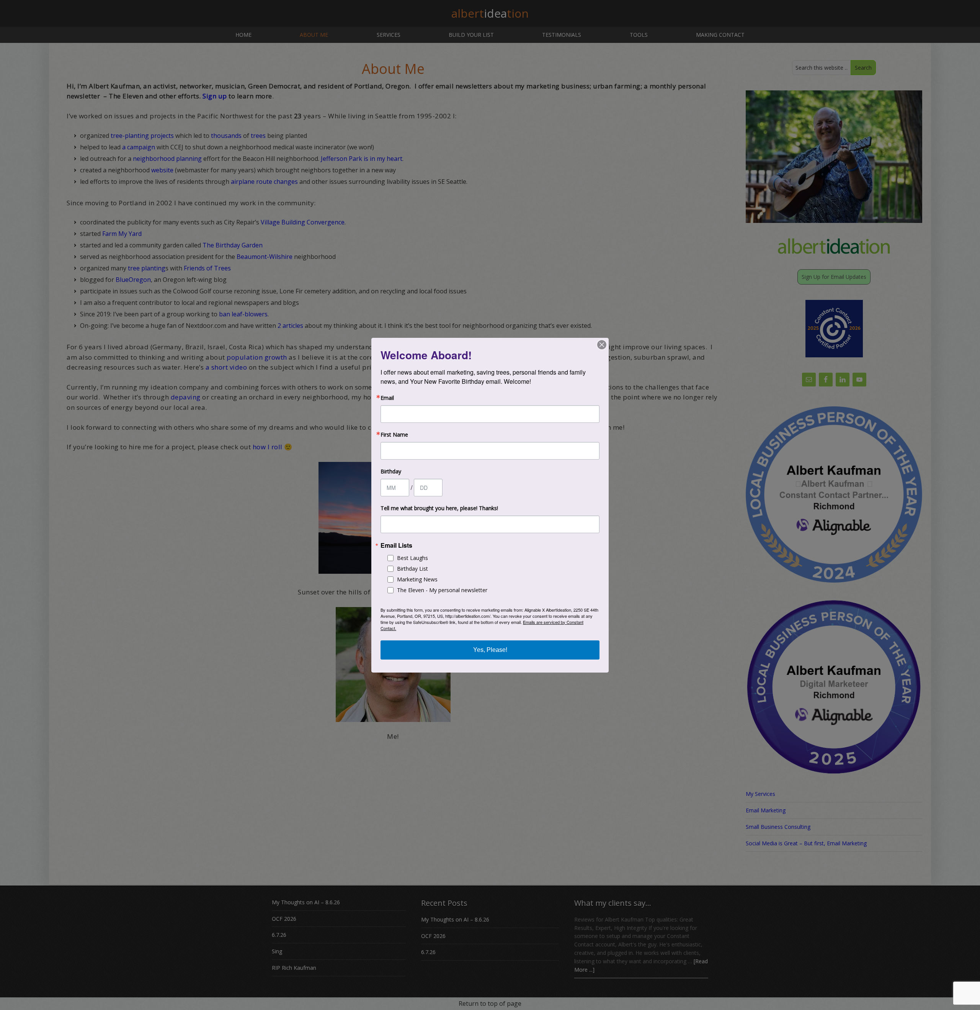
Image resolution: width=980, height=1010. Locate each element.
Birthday (391, 471)
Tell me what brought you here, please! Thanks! (439, 508)
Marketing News (417, 579)
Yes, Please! (490, 650)
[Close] (601, 344)
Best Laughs (412, 557)
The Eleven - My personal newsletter (442, 590)
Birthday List (412, 568)
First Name (394, 434)
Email (387, 398)
